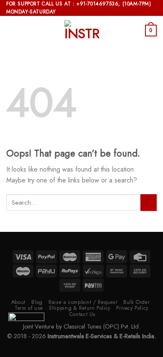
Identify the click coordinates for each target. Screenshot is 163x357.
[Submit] (148, 202)
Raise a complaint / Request (82, 302)
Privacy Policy (132, 308)
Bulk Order (136, 302)
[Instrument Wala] (81, 30)
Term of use (29, 308)
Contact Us (82, 314)
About (18, 302)
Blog (36, 302)
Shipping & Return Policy (79, 308)
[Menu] (11, 31)
